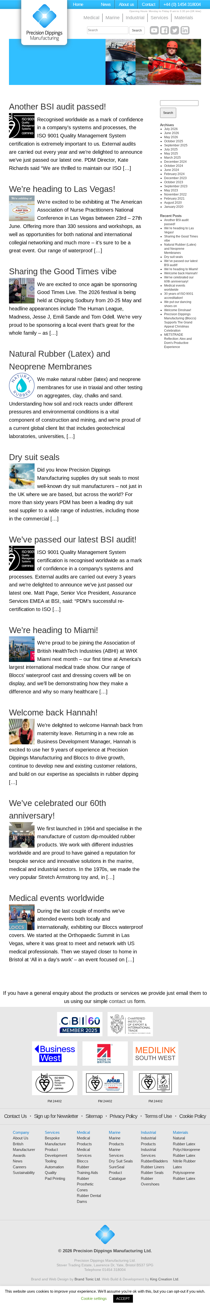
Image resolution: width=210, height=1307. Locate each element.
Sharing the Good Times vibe (63, 271)
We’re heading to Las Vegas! (62, 189)
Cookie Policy (192, 1116)
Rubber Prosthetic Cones (85, 1184)
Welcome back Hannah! (53, 712)
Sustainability (24, 1172)
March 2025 (172, 157)
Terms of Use (158, 1116)
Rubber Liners (152, 1167)
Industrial (135, 17)
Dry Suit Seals (121, 1161)
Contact (148, 4)
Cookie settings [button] (94, 1298)
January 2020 (173, 207)
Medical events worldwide (56, 898)
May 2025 (171, 153)
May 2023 (171, 190)
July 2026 (171, 129)
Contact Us (15, 1116)
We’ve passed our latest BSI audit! (72, 539)
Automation (54, 1167)
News (106, 4)
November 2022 (175, 194)
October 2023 (173, 182)
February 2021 (174, 198)
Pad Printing (55, 1178)
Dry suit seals (34, 457)
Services (159, 17)
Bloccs (82, 1161)
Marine (113, 17)
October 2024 (173, 166)
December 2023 (175, 178)
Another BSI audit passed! (57, 106)
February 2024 (174, 174)
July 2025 (171, 149)
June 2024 (171, 170)
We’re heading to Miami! (53, 630)
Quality (51, 1172)
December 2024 (175, 162)
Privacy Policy (123, 1116)
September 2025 (175, 145)
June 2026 (171, 133)
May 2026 (171, 137)
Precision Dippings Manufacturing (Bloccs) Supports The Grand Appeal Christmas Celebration (180, 322)
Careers (19, 1167)
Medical (91, 17)
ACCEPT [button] (123, 1299)
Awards (19, 1155)
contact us (120, 1001)
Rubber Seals (152, 1172)
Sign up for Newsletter (56, 1116)
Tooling (50, 1161)
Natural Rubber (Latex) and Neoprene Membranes (180, 249)
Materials (183, 17)
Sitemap (94, 1116)
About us (126, 4)
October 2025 (173, 141)
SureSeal (116, 1167)
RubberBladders (154, 1161)
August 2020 (173, 202)
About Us (20, 1138)
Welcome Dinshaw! (177, 310)
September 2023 (175, 186)
